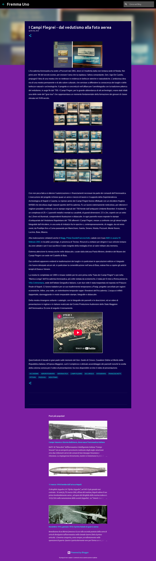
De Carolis (89, 374)
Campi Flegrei (76, 374)
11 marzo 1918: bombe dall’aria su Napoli (65, 485)
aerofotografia (48, 374)
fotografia (101, 374)
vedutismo (53, 377)
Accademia (34, 374)
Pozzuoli (42, 377)
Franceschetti (115, 374)
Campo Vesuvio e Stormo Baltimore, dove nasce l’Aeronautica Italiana (77, 442)
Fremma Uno (18, 4)
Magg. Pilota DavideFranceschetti (75, 238)
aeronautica (62, 374)
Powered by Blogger (79, 553)
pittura (33, 377)
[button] (30, 36)
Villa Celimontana (36, 283)
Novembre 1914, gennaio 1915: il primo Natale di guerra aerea (73, 527)
